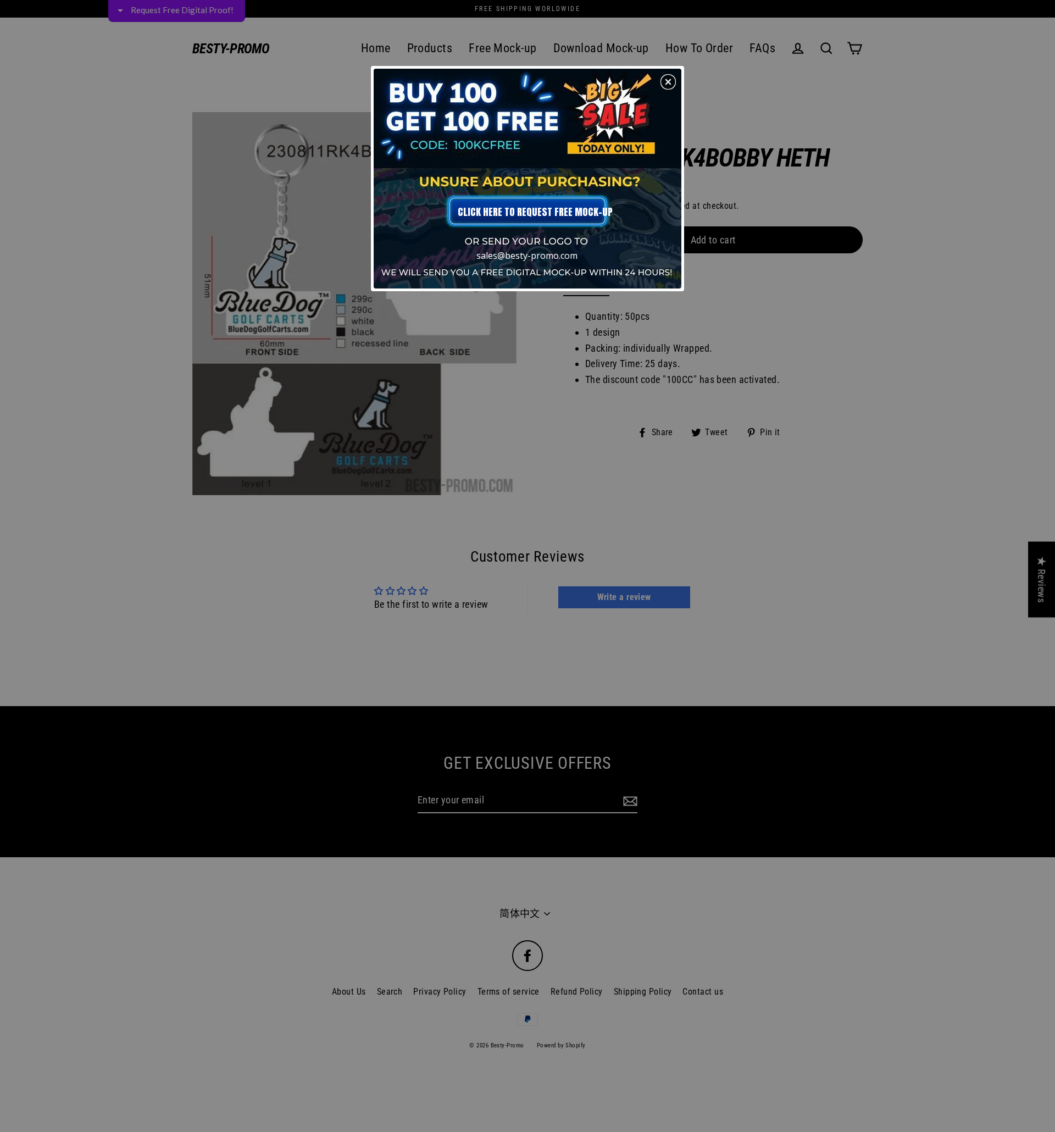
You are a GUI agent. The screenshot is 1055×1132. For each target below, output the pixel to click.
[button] (668, 81)
